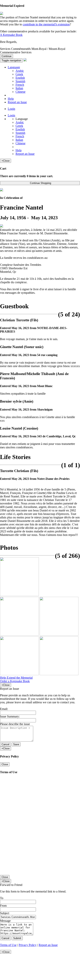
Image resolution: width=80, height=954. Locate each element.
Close (5, 764)
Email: (4, 709)
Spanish (20, 81)
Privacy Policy (28, 945)
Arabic (20, 70)
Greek (19, 74)
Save (16, 744)
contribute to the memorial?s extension (46, 24)
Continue (6, 56)
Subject (4, 913)
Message (5, 920)
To (1, 898)
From (3, 905)
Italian (19, 88)
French (20, 84)
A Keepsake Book (11, 34)
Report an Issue (17, 102)
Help (11, 98)
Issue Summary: (10, 716)
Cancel (5, 744)
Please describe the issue (15, 724)
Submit (17, 938)
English (20, 77)
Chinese (20, 91)
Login (11, 108)
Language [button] (14, 67)
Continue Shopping (40, 183)
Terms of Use (8, 945)
